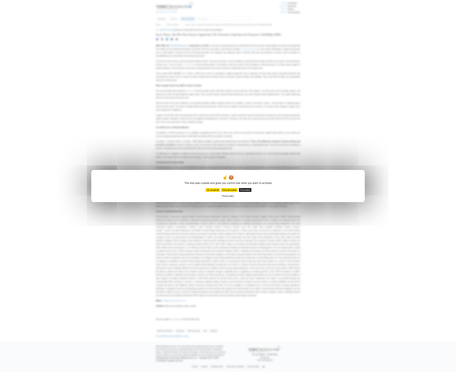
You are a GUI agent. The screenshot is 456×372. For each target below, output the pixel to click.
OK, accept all (213, 190)
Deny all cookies (229, 190)
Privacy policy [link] (228, 196)
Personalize (245, 190)
